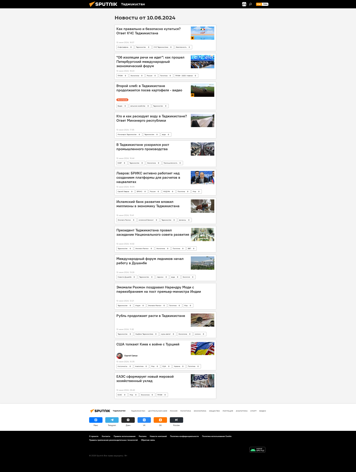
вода (164, 134)
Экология (186, 277)
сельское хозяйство (137, 106)
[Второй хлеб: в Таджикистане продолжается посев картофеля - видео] (202, 90)
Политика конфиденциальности (184, 436)
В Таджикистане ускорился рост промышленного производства (142, 146)
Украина (177, 366)
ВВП (189, 248)
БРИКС (139, 191)
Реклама (142, 436)
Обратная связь (148, 440)
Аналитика (139, 366)
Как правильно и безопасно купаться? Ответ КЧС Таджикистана (148, 31)
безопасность (181, 47)
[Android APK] (257, 450)
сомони (198, 334)
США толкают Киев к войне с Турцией (147, 344)
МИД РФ (166, 191)
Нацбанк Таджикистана (144, 334)
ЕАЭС (120, 395)
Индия (137, 305)
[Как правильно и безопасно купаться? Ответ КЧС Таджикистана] (202, 33)
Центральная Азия (157, 411)
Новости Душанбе (124, 277)
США (164, 366)
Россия (149, 76)
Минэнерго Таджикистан (127, 134)
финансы (182, 220)
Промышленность (170, 163)
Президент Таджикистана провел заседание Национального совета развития (152, 232)
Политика (163, 76)
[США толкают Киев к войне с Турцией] (202, 348)
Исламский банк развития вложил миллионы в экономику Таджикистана (148, 203)
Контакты (106, 436)
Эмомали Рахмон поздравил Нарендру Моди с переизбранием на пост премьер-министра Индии (158, 289)
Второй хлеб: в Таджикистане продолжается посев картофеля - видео (149, 88)
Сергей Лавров (123, 191)
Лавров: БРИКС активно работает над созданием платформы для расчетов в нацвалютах (148, 177)
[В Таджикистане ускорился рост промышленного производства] (202, 149)
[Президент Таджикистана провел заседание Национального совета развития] (202, 234)
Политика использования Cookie (217, 436)
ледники (160, 277)
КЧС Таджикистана (161, 47)
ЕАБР (120, 163)
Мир (194, 191)
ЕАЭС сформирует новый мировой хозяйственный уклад (145, 378)
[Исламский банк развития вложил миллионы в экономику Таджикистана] (202, 206)
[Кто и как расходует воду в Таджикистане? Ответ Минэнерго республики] (202, 120)
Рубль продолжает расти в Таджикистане (150, 315)
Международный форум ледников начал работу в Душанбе (150, 260)
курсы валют (166, 334)
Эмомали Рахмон (124, 220)
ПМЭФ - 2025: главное (184, 76)
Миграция (228, 411)
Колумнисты (122, 366)
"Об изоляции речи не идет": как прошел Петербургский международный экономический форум (150, 61)
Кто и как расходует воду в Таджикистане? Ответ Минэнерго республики (151, 118)
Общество (214, 411)
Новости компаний (158, 436)
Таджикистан (141, 47)
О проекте (93, 436)
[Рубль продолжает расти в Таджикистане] (202, 320)
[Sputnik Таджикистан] (104, 7)
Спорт (253, 411)
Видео (120, 106)
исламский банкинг (146, 220)
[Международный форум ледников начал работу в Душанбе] (202, 263)
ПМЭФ (120, 76)
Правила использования (124, 436)
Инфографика (123, 47)
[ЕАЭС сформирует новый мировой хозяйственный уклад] (202, 380)
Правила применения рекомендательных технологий (113, 440)
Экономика (134, 76)
